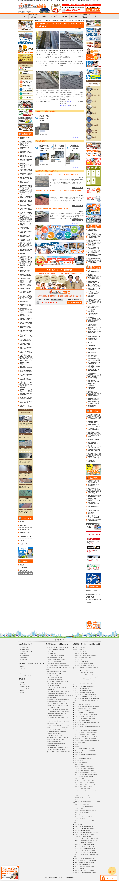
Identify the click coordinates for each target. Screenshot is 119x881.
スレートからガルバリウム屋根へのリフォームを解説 (94, 233)
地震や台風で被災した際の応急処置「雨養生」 (26, 240)
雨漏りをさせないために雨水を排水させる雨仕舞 (26, 281)
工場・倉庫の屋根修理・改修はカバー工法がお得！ (94, 489)
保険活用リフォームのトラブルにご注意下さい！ (85, 834)
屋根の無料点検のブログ (65, 105)
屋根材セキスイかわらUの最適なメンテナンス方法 (94, 332)
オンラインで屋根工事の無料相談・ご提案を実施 (94, 415)
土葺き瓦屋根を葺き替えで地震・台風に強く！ (26, 216)
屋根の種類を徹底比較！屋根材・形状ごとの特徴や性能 (87, 698)
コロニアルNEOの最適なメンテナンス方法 (94, 335)
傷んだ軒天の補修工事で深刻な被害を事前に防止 (26, 178)
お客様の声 (54, 16)
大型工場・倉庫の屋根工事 (53, 685)
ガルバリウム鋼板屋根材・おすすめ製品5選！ (84, 679)
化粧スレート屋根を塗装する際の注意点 (93, 325)
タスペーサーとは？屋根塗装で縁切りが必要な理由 (86, 730)
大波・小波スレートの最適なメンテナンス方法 (26, 224)
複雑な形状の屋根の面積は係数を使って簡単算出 (85, 754)
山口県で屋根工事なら (25, 532)
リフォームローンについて (53, 707)
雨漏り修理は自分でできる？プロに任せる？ (26, 152)
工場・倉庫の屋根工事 (93, 506)
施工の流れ (64, 16)
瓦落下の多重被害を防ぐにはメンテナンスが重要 (94, 359)
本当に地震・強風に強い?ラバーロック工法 (26, 243)
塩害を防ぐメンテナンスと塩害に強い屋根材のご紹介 (86, 838)
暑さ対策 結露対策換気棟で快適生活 (25, 271)
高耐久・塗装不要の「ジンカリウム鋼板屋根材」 (85, 782)
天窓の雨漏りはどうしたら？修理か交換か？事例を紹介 (87, 722)
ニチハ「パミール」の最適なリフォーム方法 (84, 665)
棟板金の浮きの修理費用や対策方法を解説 (26, 160)
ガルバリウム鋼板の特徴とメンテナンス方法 (26, 352)
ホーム (23, 16)
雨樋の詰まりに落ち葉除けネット (54, 741)
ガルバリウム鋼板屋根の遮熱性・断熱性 (94, 244)
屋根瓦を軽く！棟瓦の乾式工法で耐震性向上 (93, 370)
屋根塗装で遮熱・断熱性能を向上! (93, 392)
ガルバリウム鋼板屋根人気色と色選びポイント (94, 248)
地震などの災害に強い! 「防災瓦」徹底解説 (93, 377)
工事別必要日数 (91, 345)
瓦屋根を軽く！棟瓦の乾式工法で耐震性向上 (84, 768)
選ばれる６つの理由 (24, 649)
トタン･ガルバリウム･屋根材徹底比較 (25, 339)
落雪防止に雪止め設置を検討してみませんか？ (57, 731)
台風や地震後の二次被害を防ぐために (94, 366)
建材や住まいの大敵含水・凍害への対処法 (25, 275)
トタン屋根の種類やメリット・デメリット (93, 314)
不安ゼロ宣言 (23, 653)
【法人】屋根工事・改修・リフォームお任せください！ (59, 691)
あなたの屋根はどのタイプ (80, 651)
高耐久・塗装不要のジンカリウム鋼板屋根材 (26, 355)
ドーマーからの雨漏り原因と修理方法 (25, 379)
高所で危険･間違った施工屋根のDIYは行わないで (26, 359)
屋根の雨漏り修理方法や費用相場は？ (26, 367)
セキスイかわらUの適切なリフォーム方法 (84, 663)
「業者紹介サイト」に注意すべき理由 (93, 461)
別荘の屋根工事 (91, 513)
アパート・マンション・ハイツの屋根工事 (56, 687)
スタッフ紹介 (23, 525)
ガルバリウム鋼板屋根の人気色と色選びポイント (85, 692)
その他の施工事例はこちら (78, 137)
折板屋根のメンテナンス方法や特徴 (82, 710)
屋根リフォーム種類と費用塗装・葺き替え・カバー (94, 300)
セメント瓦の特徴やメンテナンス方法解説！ (26, 209)
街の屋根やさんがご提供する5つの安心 (33, 16)
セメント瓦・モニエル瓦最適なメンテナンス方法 (26, 213)
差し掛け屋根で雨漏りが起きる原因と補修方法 (85, 850)
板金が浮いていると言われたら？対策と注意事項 (94, 446)
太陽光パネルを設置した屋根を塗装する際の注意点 (58, 747)
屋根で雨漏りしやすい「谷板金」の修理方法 (25, 285)
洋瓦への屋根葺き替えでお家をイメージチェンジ (26, 331)
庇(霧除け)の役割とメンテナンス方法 (24, 228)
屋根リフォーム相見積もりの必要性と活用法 (57, 703)
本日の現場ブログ (24, 671)
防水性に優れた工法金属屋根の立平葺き (25, 236)
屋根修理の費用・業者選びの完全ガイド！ (26, 144)
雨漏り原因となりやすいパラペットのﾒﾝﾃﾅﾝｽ (26, 193)
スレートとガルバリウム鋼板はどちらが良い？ (94, 230)
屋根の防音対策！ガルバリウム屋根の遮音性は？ (94, 262)
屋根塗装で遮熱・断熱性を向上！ (82, 762)
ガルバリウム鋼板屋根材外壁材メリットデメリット (94, 259)
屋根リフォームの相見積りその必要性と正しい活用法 (94, 418)
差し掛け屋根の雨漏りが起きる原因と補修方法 (26, 264)
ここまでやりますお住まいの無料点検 (85, 16)
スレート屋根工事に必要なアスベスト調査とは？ (26, 398)
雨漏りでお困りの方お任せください (55, 657)
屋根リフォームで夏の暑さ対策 (54, 683)
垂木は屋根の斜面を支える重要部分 (55, 715)
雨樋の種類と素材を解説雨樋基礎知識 (26, 394)
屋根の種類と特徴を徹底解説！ (25, 138)
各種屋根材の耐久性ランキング (81, 818)
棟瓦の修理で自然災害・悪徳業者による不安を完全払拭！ (87, 740)
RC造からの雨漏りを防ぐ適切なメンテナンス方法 (26, 371)
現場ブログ (41, 20)
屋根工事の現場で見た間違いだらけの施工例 (93, 381)
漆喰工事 (94, 101)
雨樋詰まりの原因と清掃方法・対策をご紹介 (57, 739)
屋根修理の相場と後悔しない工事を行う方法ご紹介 (58, 699)
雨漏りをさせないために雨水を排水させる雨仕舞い (86, 852)
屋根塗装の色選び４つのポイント (92, 384)
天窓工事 (94, 137)
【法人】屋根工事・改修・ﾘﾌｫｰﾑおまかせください (94, 516)
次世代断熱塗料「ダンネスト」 (91, 388)
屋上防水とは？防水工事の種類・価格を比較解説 (26, 201)
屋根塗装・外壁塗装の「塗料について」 (83, 657)
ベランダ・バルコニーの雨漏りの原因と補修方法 (26, 205)
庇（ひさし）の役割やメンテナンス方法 (26, 375)
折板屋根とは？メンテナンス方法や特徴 (94, 317)
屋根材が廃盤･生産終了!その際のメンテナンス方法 (86, 736)
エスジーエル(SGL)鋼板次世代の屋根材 (26, 348)
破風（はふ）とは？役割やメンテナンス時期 (26, 406)
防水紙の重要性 (24, 301)
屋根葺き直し (95, 119)
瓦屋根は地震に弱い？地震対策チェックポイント (94, 374)
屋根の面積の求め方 (25, 246)
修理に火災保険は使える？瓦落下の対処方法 (94, 363)
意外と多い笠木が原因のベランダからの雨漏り (26, 174)
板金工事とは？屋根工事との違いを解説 (26, 156)
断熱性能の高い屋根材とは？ (24, 386)
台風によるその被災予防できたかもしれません (94, 356)
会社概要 (95, 16)
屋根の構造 (22, 163)
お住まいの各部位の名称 (26, 141)
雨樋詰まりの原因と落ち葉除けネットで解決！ (94, 499)
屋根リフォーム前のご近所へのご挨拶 (93, 422)
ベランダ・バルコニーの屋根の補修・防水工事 (57, 681)
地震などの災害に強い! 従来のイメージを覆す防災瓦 (86, 772)
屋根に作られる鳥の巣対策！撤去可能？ (94, 503)
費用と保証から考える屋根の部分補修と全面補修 (58, 711)
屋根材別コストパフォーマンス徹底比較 (26, 311)
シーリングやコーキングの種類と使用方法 (26, 232)
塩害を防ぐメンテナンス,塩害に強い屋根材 (26, 319)
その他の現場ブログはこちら (78, 223)
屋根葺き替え (95, 89)
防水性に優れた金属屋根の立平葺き (82, 830)
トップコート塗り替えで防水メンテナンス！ (26, 402)
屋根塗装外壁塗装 (94, 131)
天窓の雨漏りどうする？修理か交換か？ (26, 382)
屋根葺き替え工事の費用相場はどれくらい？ (94, 282)
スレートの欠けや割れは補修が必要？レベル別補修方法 (87, 706)
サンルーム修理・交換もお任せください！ (94, 485)
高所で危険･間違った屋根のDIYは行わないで (84, 786)
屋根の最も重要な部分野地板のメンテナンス (25, 305)
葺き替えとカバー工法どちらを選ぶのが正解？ (94, 292)
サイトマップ (23, 544)
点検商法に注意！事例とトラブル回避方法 (56, 663)
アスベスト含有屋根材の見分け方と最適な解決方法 (86, 774)
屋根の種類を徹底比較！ (91, 296)
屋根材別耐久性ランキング (24, 315)
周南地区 (22, 565)
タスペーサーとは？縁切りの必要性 (25, 182)
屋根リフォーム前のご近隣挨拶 (54, 661)
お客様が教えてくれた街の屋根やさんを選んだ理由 (31, 673)
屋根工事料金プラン (51, 653)
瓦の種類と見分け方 (25, 288)
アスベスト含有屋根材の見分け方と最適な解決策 (26, 295)
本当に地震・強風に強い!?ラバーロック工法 (84, 846)
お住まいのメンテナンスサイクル (82, 804)
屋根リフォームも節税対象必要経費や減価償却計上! (94, 520)
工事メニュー (74, 16)
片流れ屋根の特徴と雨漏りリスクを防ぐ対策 (26, 257)
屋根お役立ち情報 (92, 352)
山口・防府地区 (23, 567)
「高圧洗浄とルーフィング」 (72, 101)
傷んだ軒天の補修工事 (79, 799)
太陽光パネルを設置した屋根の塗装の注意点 (94, 321)
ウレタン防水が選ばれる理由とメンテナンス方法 (26, 186)
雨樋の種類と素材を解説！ (53, 745)
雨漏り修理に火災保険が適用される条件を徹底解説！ (86, 872)
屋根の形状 (22, 253)
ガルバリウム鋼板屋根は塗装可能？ (94, 241)
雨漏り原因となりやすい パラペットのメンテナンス (58, 723)
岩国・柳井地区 (23, 570)
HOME (36, 20)
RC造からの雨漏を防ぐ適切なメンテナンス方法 (85, 784)
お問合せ (22, 540)
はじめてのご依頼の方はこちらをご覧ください (57, 647)
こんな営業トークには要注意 (93, 436)
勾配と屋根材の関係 (25, 278)
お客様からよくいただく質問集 (81, 661)
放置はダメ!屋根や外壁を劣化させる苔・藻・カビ (26, 323)
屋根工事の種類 (93, 84)
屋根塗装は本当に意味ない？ (24, 148)
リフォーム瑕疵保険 (24, 655)
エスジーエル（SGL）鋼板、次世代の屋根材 (84, 828)
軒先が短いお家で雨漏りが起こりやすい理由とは (26, 292)
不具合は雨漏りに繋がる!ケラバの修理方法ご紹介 (26, 170)
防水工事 (94, 113)
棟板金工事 (95, 125)
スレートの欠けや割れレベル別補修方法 (93, 307)
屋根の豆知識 (23, 308)
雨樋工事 (94, 107)
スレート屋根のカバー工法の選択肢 (94, 303)
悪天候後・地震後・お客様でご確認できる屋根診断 (86, 655)
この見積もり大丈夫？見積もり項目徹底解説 (93, 429)
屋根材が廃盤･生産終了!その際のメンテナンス (26, 327)
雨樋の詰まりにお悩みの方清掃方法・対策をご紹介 (94, 496)
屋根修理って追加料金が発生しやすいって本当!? (94, 450)
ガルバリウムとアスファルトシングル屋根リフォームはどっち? (26, 335)
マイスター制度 (23, 659)
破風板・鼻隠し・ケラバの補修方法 (82, 720)
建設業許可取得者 (24, 529)
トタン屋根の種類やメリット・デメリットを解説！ (86, 708)
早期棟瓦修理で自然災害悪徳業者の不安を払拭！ (26, 220)
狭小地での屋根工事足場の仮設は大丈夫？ (93, 339)
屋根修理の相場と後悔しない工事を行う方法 (93, 278)
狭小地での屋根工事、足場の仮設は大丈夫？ (84, 672)
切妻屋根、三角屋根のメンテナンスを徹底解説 (26, 260)
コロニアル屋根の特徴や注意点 (92, 310)
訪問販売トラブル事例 (93, 439)
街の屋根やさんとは (24, 647)
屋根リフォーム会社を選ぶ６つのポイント (94, 349)
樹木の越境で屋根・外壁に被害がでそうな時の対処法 (94, 454)
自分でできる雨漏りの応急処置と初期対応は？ (94, 395)
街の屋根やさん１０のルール (26, 651)
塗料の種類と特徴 (93, 534)
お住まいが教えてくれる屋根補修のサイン (94, 289)
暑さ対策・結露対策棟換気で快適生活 (83, 758)
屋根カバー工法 (96, 95)
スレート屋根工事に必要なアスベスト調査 (84, 776)
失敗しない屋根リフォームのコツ (93, 274)
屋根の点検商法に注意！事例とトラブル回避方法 (94, 443)
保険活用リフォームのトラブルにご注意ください (94, 457)
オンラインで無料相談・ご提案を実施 (55, 649)
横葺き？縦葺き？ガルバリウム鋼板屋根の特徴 (94, 255)
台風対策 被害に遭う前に (52, 675)
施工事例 (44, 16)
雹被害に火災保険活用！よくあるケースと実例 (94, 402)
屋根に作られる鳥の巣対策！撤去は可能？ (56, 743)
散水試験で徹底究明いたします (54, 673)
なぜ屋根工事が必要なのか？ (94, 271)
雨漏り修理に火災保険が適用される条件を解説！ (94, 399)
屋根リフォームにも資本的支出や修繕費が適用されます (59, 709)
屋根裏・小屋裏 (24, 267)
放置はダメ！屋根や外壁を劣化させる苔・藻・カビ (86, 840)
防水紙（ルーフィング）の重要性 (82, 812)
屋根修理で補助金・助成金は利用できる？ (93, 406)
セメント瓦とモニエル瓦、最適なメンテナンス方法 (86, 714)
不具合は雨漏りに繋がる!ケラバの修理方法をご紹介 (86, 732)
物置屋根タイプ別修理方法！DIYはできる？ (93, 481)
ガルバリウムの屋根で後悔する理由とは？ (25, 344)
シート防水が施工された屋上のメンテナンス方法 (26, 189)
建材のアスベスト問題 (25, 299)
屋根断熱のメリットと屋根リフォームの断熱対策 (26, 390)
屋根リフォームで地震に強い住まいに (55, 677)
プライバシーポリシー (25, 536)
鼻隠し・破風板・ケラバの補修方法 (26, 166)
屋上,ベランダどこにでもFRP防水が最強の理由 (26, 197)
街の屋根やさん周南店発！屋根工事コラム (29, 675)
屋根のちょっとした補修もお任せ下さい (56, 659)
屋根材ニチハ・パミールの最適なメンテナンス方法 (94, 328)
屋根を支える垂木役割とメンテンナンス (25, 363)
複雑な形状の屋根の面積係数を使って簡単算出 (26, 250)
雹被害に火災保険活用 (79, 868)
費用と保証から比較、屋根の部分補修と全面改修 (94, 285)
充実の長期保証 (23, 657)
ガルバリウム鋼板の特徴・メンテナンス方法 (84, 780)
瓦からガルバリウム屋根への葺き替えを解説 (94, 237)
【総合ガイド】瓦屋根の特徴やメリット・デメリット (86, 696)
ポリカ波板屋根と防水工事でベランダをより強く (94, 492)
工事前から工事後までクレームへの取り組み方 (94, 425)
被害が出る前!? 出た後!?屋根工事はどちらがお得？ (94, 432)
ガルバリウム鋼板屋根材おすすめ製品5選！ (94, 251)
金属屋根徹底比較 (78, 824)
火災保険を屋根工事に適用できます (55, 679)
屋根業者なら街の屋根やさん (26, 686)
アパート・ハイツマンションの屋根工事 (93, 510)
